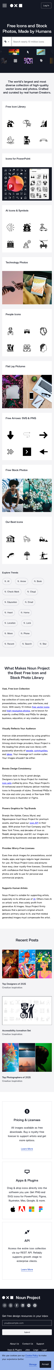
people (29, 750)
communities (41, 750)
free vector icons (40, 707)
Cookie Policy (31, 1355)
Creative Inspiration (12, 987)
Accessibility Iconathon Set (16, 1030)
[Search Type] (6, 42)
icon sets (7, 783)
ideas (9, 754)
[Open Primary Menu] (5, 6)
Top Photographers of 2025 (16, 1077)
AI (34, 899)
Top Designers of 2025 (14, 984)
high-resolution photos (18, 710)
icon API (34, 823)
